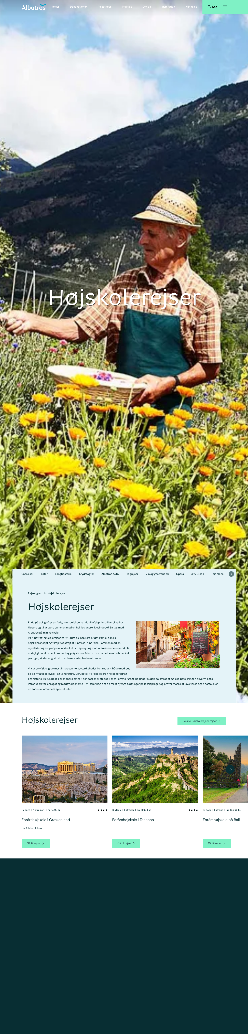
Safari (44, 574)
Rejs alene (217, 574)
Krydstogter (86, 574)
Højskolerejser (57, 593)
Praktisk (127, 6)
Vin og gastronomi (157, 574)
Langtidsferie (63, 574)
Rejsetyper (104, 6)
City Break (197, 574)
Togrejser (132, 574)
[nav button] (231, 574)
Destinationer (78, 6)
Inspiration (168, 6)
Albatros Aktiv (110, 574)
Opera (180, 574)
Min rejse (191, 6)
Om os (147, 6)
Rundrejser (26, 574)
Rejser (55, 6)
